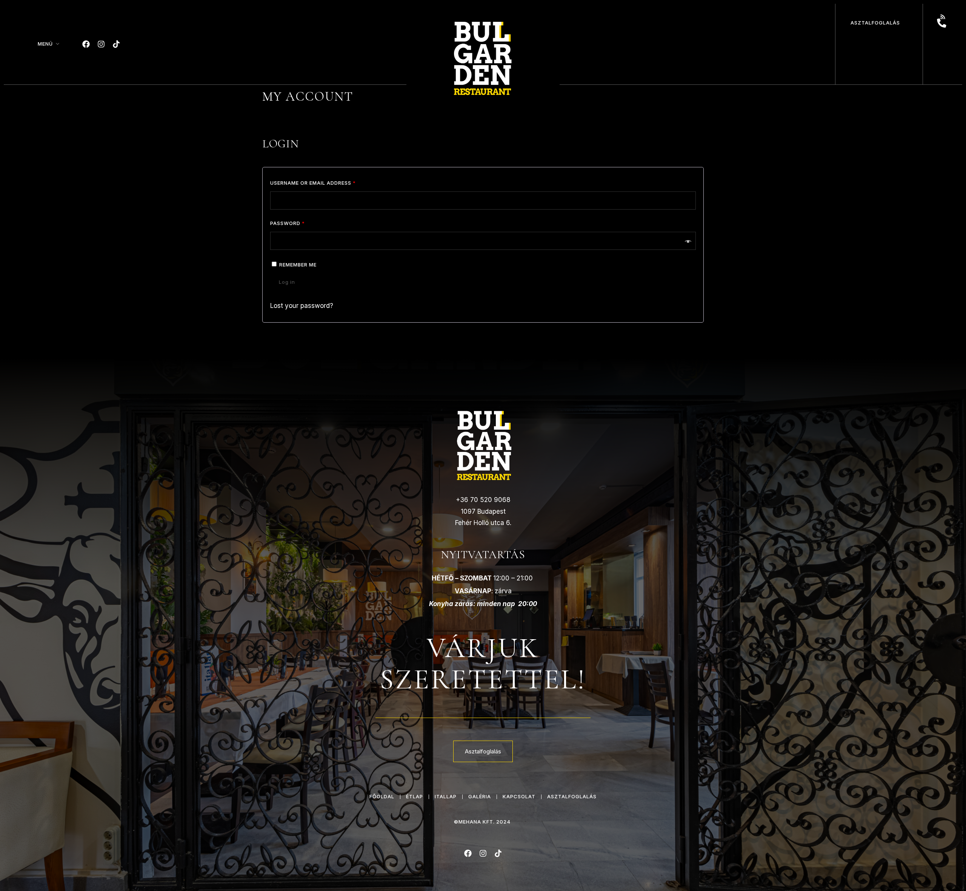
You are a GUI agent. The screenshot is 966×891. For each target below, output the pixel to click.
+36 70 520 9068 (483, 500)
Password (287, 223)
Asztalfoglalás (875, 23)
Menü (45, 44)
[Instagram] (101, 44)
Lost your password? (301, 305)
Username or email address (313, 183)
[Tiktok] (116, 44)
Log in (287, 282)
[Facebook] (86, 44)
